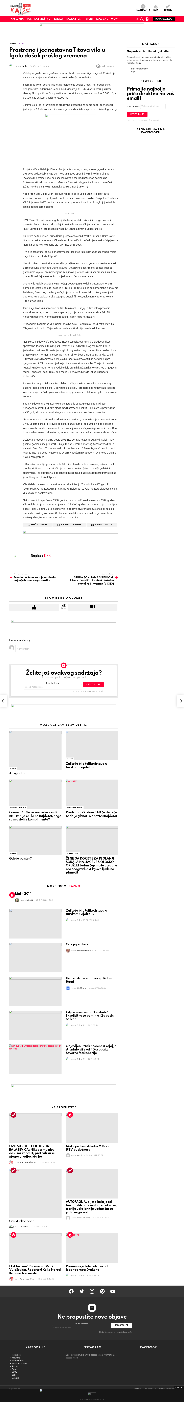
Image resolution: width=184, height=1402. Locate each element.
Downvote (92, 607)
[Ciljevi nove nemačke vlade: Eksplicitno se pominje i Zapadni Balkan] (35, 1025)
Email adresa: (52, 683)
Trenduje (13, 1115)
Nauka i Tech (74, 19)
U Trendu (167, 11)
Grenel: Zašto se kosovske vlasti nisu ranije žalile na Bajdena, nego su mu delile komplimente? (35, 816)
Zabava (58, 19)
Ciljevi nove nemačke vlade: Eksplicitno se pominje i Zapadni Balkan (90, 1016)
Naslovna (17, 19)
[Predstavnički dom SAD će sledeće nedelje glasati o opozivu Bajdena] (92, 794)
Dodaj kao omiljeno (71, 525)
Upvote (34, 607)
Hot (155, 11)
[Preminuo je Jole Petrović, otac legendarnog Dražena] (92, 1248)
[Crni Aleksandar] (35, 1193)
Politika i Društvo (38, 19)
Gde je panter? (20, 858)
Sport (89, 19)
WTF (14, 1375)
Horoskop (16, 1355)
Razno (13, 768)
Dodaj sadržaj (163, 19)
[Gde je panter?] (35, 840)
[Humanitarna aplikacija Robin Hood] (35, 991)
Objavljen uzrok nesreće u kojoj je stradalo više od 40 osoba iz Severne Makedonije (91, 1050)
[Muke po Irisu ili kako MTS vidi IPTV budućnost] (92, 1128)
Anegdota (17, 773)
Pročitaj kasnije (39, 525)
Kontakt (137, 1389)
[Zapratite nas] (137, 19)
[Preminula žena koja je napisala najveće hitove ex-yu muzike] (3, 701)
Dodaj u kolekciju (103, 525)
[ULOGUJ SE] (146, 19)
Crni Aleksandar (21, 1221)
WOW (114, 19)
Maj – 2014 (23, 893)
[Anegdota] (35, 750)
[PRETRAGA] (142, 19)
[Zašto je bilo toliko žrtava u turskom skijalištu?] (92, 745)
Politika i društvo (18, 808)
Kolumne (102, 19)
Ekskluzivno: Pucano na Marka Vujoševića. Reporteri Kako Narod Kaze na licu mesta (35, 1270)
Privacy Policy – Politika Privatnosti (159, 1389)
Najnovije (143, 11)
